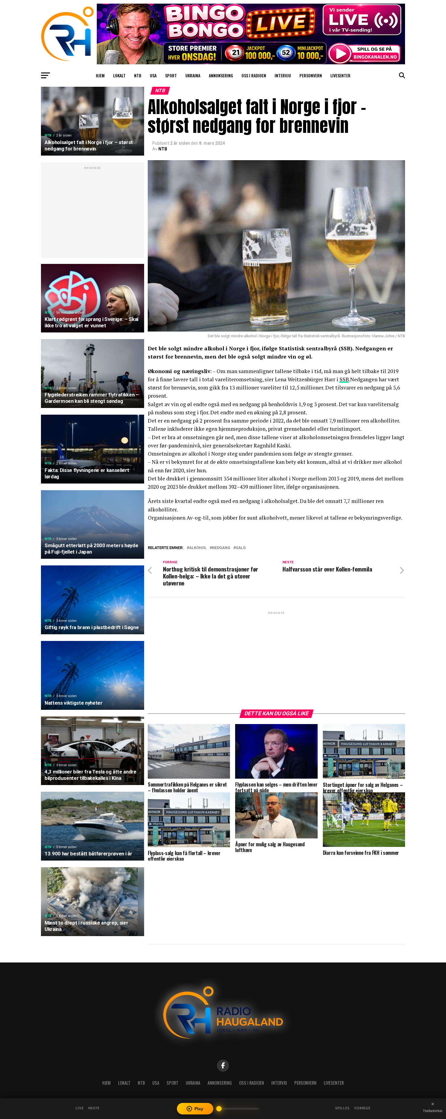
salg (241, 548)
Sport (171, 75)
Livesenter (340, 75)
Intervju (283, 75)
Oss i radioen (254, 75)
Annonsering (221, 75)
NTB (137, 75)
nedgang (221, 548)
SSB (344, 379)
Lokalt (119, 75)
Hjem (100, 75)
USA (153, 75)
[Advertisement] (92, 213)
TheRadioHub (432, 1111)
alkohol (198, 548)
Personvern (310, 75)
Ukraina (192, 75)
